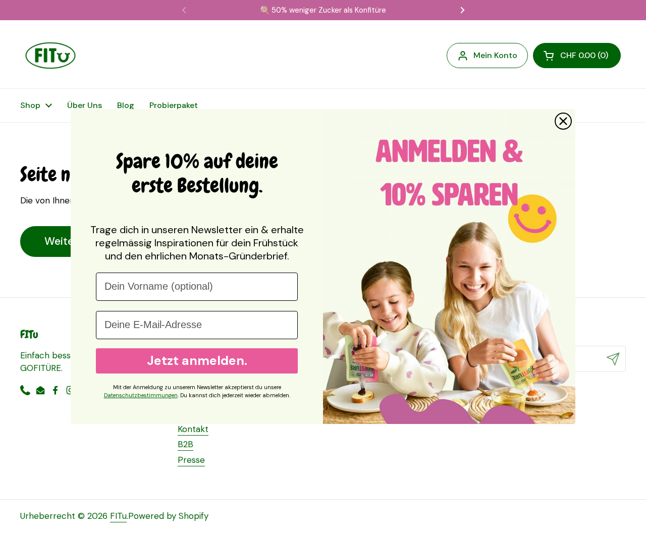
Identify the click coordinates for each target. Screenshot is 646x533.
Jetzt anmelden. (197, 360)
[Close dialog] (563, 121)
